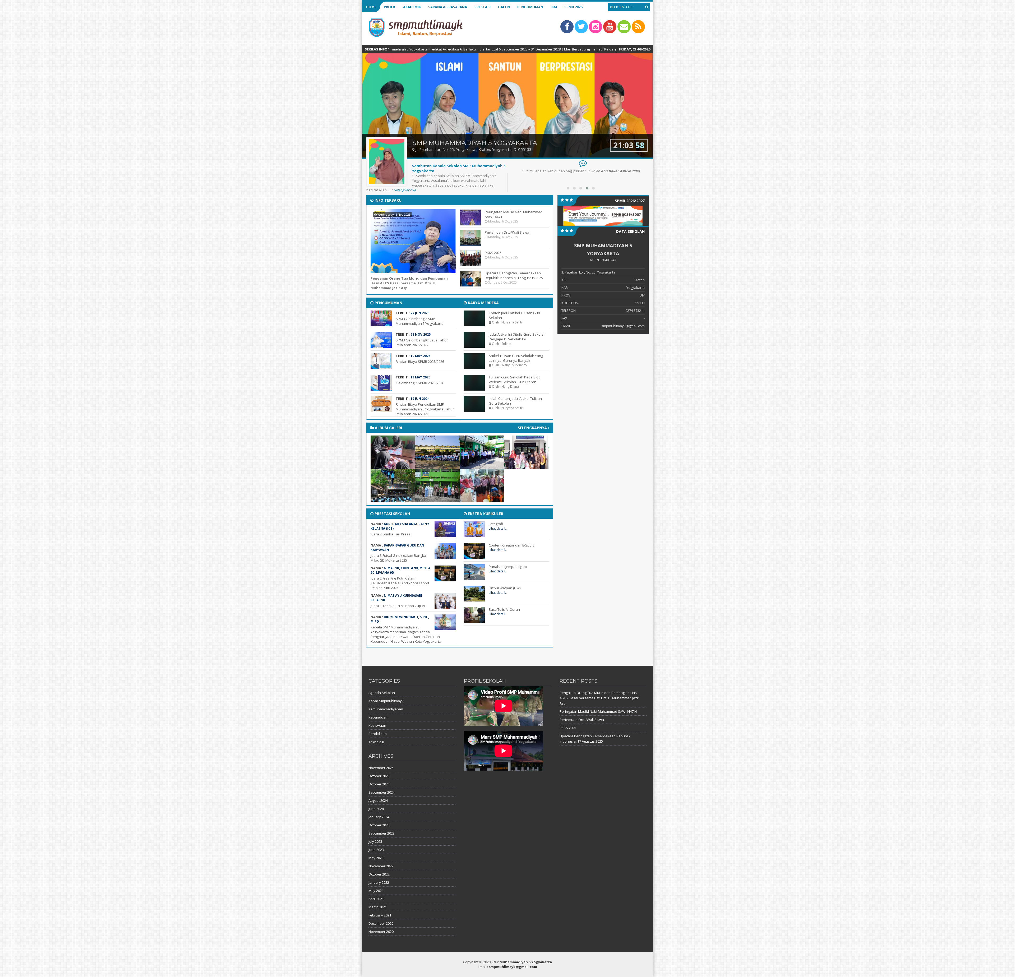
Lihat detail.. (498, 528)
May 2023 (376, 857)
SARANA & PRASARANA (447, 6)
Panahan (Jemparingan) (508, 566)
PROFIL (390, 6)
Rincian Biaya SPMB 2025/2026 (420, 361)
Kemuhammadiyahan (385, 709)
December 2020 (380, 923)
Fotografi (496, 523)
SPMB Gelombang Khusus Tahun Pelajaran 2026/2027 (422, 342)
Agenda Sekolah (381, 692)
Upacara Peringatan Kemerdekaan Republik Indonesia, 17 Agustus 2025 (514, 275)
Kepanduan (377, 717)
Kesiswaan (377, 725)
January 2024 (378, 816)
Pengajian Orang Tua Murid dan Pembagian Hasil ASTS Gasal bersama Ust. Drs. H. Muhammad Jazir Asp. (409, 283)
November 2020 (381, 931)
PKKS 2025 (493, 252)
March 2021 (377, 907)
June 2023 (376, 849)
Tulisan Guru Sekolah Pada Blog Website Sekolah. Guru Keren (514, 379)
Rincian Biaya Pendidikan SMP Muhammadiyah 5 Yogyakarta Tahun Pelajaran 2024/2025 (425, 409)
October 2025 (379, 776)
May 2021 (376, 890)
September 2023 (381, 833)
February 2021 (379, 915)
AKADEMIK (412, 6)
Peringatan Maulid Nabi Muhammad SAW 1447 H (598, 711)
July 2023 (375, 841)
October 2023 (379, 825)
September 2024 (381, 792)
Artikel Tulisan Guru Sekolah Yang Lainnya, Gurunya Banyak (516, 358)
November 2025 (381, 767)
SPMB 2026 (573, 6)
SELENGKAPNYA (533, 427)
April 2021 (376, 898)
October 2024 (379, 784)
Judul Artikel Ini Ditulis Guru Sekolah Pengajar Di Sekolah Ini (517, 336)
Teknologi (376, 741)
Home (371, 6)
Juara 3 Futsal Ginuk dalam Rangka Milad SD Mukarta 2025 (398, 558)
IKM (554, 6)
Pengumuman (530, 6)
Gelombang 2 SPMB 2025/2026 (420, 383)
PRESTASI (482, 6)
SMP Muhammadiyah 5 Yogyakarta (521, 962)
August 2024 (378, 800)
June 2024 (376, 808)
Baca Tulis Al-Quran (504, 609)
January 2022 (378, 882)
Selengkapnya (405, 190)
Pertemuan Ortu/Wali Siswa (507, 232)
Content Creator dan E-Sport (511, 545)
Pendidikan (377, 733)
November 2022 (381, 866)
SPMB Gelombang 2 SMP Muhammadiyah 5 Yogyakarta (420, 321)
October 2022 (379, 874)
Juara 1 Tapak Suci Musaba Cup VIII (398, 605)
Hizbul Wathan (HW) (504, 588)
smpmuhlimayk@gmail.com (513, 966)
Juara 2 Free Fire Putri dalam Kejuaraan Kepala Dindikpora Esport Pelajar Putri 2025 (400, 583)
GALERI (504, 6)
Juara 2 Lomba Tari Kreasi (391, 534)
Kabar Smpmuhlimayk (386, 700)
